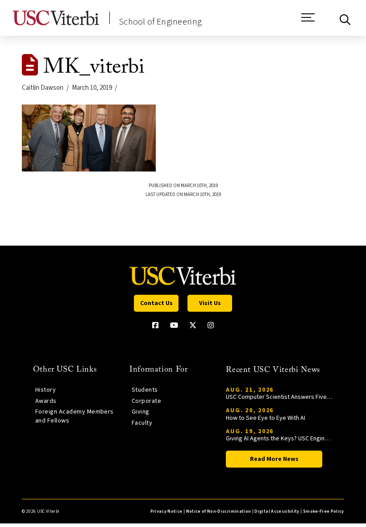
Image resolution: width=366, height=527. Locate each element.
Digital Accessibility (276, 511)
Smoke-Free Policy (323, 511)
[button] (308, 22)
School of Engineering (160, 22)
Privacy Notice (166, 511)
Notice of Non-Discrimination (218, 511)
